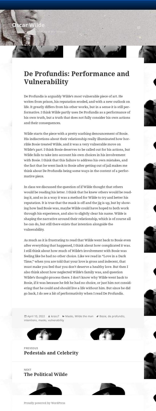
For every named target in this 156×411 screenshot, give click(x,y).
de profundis (116, 316)
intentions (30, 320)
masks (42, 320)
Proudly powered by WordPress (44, 403)
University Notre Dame (34, 5)
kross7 (55, 316)
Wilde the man (84, 316)
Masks (69, 316)
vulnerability (56, 320)
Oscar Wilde (28, 25)
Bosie (102, 316)
